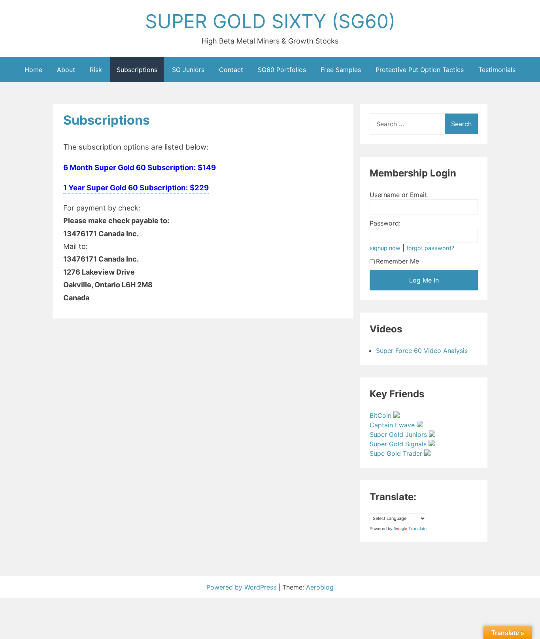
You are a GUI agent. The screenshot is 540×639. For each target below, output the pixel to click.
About (66, 70)
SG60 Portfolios (282, 70)
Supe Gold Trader (397, 453)
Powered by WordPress (242, 587)
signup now (385, 248)
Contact (231, 70)
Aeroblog (320, 587)
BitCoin (381, 415)
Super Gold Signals (399, 444)
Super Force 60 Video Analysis (422, 351)
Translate (417, 528)
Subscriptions (137, 70)
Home (33, 70)
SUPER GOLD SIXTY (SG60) (270, 21)
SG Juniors (188, 70)
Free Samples (341, 70)
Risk (96, 70)
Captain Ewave (393, 425)
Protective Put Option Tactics (420, 70)
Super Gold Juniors (399, 434)
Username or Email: (399, 195)
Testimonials (496, 70)
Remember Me (397, 261)
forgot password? (430, 248)
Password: (385, 223)
